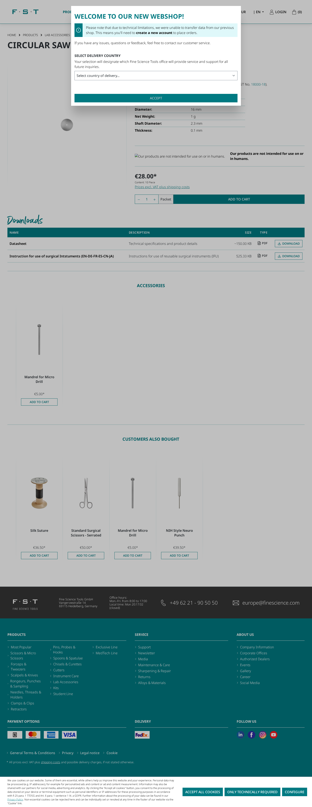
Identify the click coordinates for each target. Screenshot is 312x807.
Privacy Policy (15, 799)
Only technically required (252, 792)
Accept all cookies (202, 792)
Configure (294, 792)
